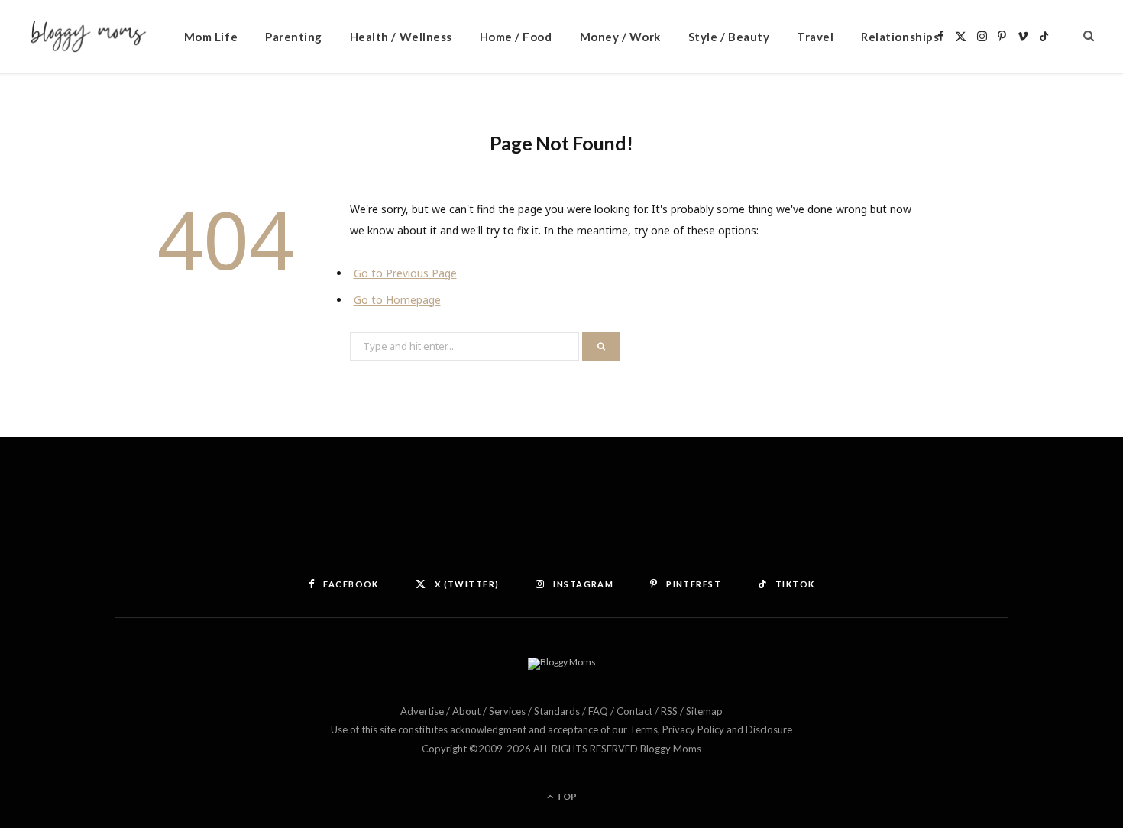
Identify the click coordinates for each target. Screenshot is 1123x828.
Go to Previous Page (405, 273)
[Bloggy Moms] (88, 37)
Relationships (900, 37)
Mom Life (211, 37)
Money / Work (620, 37)
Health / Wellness (401, 37)
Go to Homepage (397, 300)
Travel (815, 37)
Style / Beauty (728, 37)
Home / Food (516, 37)
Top (566, 796)
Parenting (293, 37)
